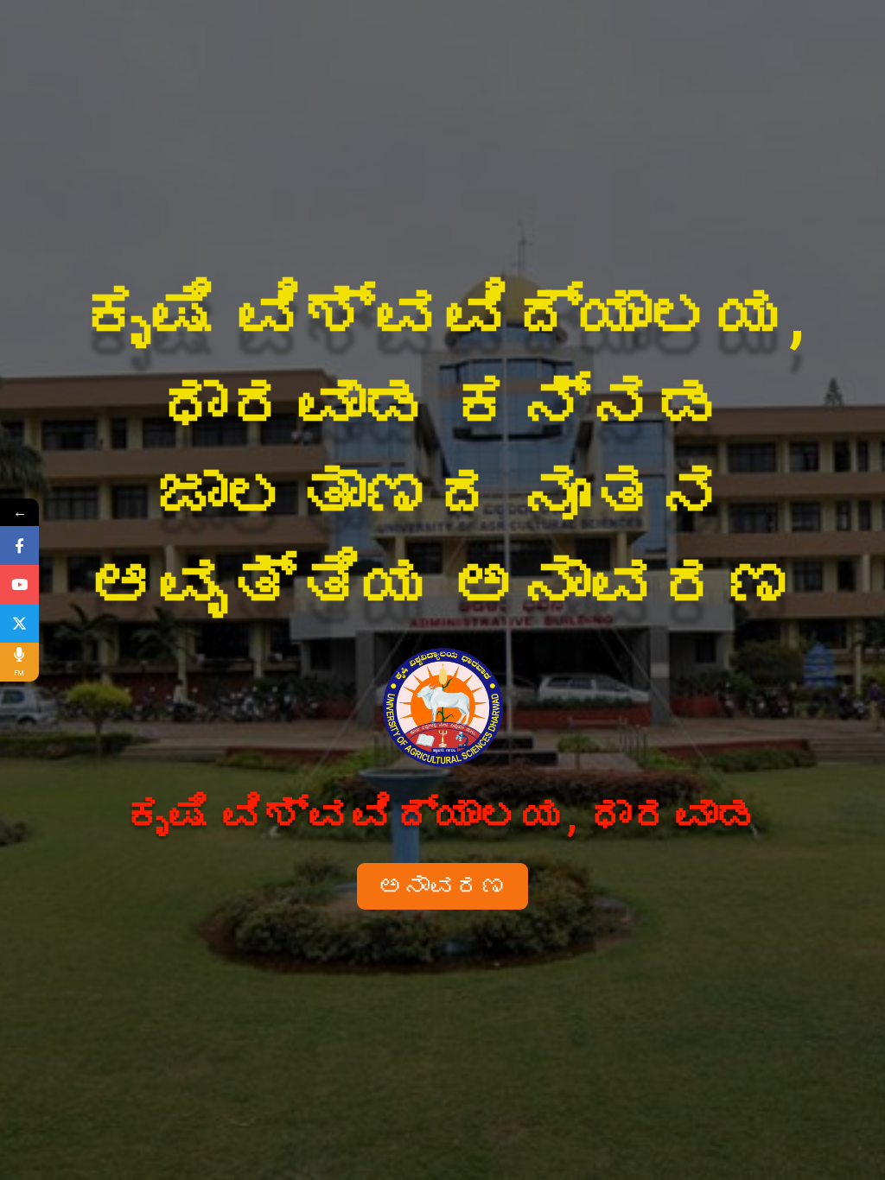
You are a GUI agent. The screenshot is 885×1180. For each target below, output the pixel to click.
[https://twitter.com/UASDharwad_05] (19, 623)
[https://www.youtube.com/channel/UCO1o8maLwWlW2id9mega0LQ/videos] (19, 584)
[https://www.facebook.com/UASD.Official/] (19, 545)
